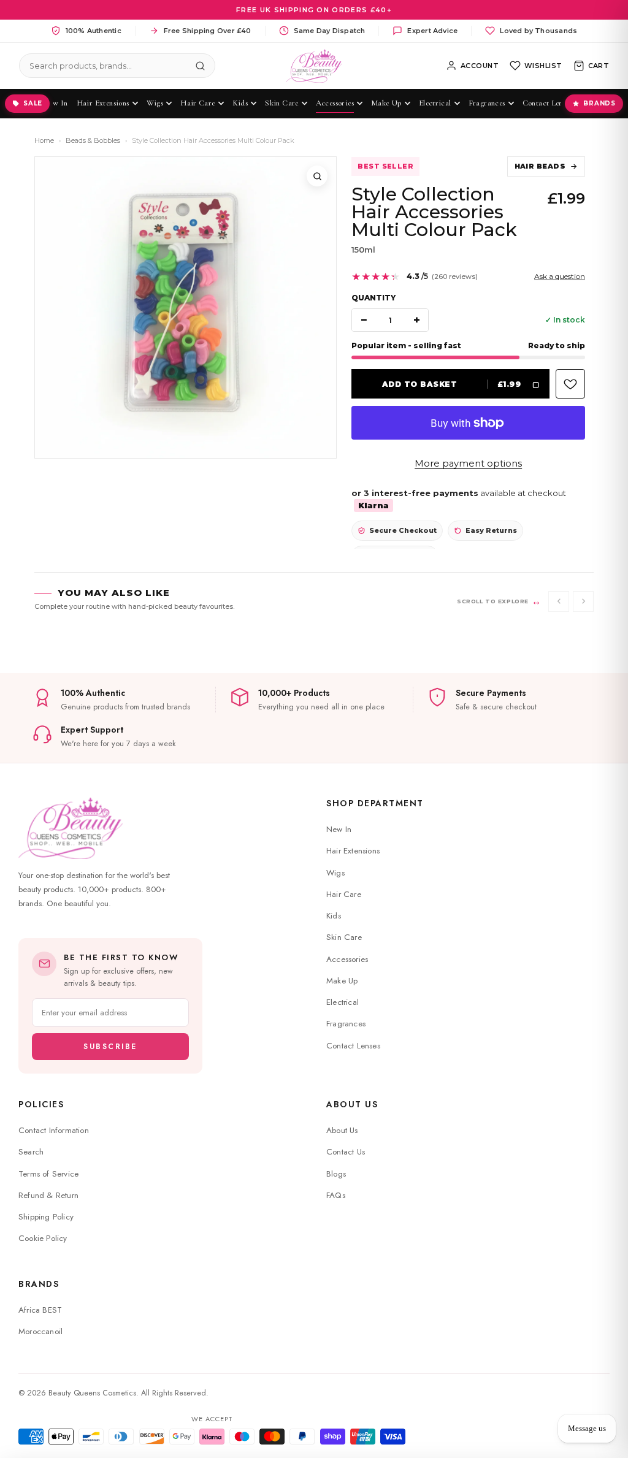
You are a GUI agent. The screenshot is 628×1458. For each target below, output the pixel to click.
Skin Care (344, 937)
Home (44, 140)
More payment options (468, 463)
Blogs (336, 1174)
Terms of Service (48, 1174)
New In (338, 829)
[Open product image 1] (185, 307)
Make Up (342, 981)
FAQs (335, 1195)
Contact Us (345, 1152)
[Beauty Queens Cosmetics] (314, 66)
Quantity (373, 297)
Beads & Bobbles (93, 140)
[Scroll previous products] (558, 601)
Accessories (347, 959)
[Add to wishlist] (570, 384)
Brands (599, 103)
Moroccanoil (40, 1331)
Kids (333, 916)
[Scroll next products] (583, 601)
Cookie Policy (42, 1238)
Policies (41, 1104)
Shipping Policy (46, 1217)
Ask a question (559, 276)
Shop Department (375, 803)
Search (31, 1152)
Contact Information (53, 1130)
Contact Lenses (353, 1046)
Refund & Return (48, 1195)
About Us (352, 1104)
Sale (32, 103)
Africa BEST (40, 1310)
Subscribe (110, 1046)
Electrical (342, 1002)
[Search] (200, 65)
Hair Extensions (353, 851)
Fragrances (346, 1023)
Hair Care (343, 894)
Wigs (335, 873)
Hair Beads (540, 166)
